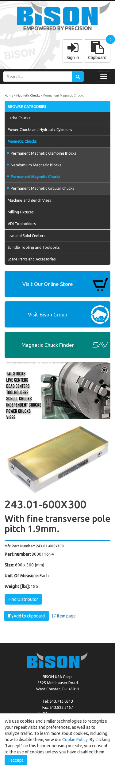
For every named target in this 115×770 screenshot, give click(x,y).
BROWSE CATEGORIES (27, 107)
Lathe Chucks (19, 118)
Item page (66, 615)
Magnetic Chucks (28, 95)
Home (9, 95)
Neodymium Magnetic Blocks (36, 165)
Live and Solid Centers (26, 236)
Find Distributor (23, 599)
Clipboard (97, 57)
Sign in (73, 57)
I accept (16, 760)
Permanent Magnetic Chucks (63, 95)
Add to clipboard (29, 615)
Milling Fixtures (20, 212)
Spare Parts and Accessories (32, 259)
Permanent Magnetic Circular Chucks (42, 188)
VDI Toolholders (22, 224)
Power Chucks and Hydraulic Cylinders (40, 130)
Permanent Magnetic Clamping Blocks (43, 153)
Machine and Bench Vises (29, 200)
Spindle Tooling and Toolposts (33, 247)
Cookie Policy (75, 739)
